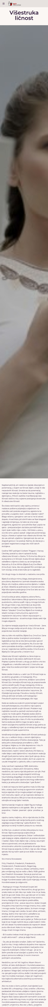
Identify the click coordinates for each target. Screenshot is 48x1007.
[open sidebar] (3, 3)
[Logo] (14, 3)
